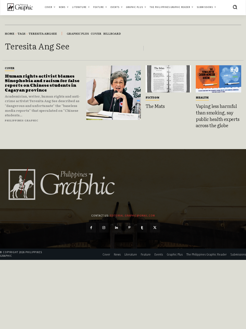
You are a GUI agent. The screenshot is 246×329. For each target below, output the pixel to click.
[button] (235, 7)
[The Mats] (168, 78)
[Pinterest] (129, 227)
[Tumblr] (142, 227)
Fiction (152, 97)
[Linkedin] (116, 227)
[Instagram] (104, 227)
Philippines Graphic (21, 120)
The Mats (155, 106)
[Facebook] (91, 227)
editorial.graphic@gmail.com (132, 215)
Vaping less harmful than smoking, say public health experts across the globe (218, 116)
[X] (155, 227)
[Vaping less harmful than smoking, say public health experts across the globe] (218, 78)
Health (202, 97)
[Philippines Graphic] (20, 7)
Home (9, 33)
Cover (9, 68)
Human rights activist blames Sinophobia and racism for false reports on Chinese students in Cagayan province (42, 83)
